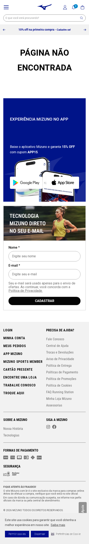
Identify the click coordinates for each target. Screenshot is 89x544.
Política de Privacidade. (25, 291)
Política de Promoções (61, 379)
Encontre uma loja (20, 377)
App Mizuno (13, 354)
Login (8, 330)
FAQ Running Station (60, 392)
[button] (65, 534)
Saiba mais (58, 525)
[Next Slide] (84, 29)
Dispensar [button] (39, 534)
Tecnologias (11, 435)
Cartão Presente (18, 369)
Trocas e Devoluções (59, 352)
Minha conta (14, 338)
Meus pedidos (14, 346)
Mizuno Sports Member (23, 362)
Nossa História (13, 429)
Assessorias (54, 405)
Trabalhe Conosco (19, 385)
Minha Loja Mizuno (59, 399)
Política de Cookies (59, 385)
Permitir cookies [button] (17, 534)
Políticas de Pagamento (62, 372)
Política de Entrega (59, 366)
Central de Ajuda (57, 346)
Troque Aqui (13, 393)
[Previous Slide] (4, 29)
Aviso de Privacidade (60, 359)
